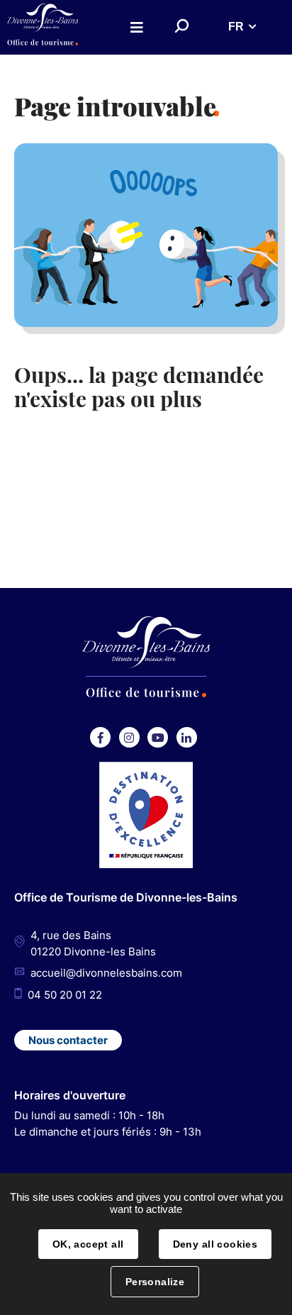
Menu (136, 27)
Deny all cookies (215, 1244)
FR (236, 27)
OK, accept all (88, 1244)
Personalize (155, 1281)
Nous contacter (68, 1040)
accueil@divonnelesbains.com (106, 973)
